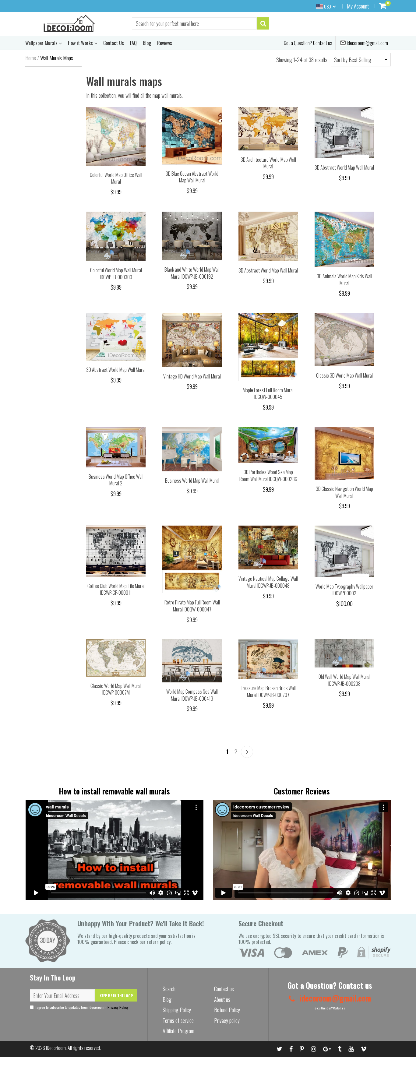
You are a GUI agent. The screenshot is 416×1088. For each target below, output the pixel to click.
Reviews (164, 43)
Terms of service (178, 1020)
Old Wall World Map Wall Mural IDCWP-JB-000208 (344, 680)
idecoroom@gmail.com (367, 43)
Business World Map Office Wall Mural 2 (116, 480)
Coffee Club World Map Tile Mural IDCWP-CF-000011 (116, 589)
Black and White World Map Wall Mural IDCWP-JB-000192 (192, 273)
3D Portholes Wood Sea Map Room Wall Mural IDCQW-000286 (268, 475)
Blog (147, 43)
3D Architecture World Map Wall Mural (268, 163)
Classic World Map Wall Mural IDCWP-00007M (115, 689)
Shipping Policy (177, 1010)
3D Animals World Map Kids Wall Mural (344, 280)
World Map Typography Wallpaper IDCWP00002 (344, 590)
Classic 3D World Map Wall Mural (344, 375)
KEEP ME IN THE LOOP (116, 995)
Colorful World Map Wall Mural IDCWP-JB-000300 (116, 273)
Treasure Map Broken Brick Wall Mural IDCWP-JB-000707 (268, 691)
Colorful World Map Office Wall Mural (116, 178)
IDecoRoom (56, 1047)
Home (30, 58)
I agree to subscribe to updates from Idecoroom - (81, 1007)
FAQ (133, 43)
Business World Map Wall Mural (192, 480)
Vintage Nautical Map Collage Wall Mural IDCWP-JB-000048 (268, 582)
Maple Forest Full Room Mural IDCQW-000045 (268, 393)
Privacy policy (227, 1020)
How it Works (81, 43)
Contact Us (113, 43)
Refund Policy (227, 1010)
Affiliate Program (178, 1031)
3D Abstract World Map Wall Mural (344, 167)
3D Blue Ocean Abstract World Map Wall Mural (192, 177)
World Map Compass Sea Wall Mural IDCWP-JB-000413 (192, 695)
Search (169, 989)
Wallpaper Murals (42, 43)
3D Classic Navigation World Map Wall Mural (344, 492)
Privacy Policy (118, 1007)
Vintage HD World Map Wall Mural (192, 376)
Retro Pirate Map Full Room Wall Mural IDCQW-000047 (192, 606)
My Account (358, 6)
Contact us (224, 989)
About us (222, 999)
